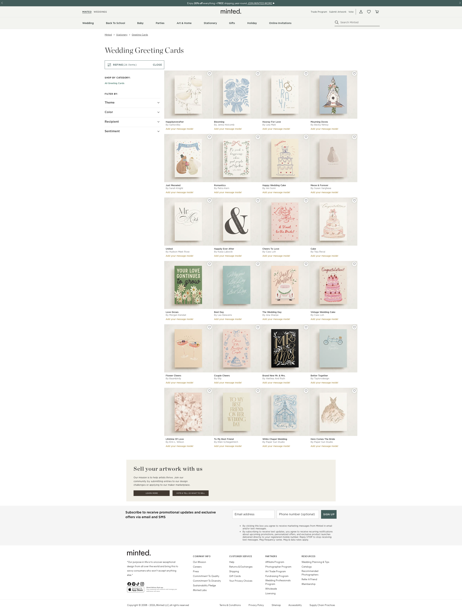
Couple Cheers (222, 375)
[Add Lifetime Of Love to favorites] (209, 390)
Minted (108, 34)
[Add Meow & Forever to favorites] (354, 137)
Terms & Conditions (230, 605)
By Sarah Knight (174, 188)
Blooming (219, 121)
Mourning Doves (319, 121)
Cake (313, 248)
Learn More (152, 493)
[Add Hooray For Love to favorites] (306, 73)
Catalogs (307, 566)
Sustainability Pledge (204, 585)
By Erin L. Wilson (175, 442)
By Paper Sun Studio (273, 442)
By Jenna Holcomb (224, 124)
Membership (308, 584)
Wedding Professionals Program (278, 582)
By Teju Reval (318, 251)
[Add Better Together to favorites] (354, 327)
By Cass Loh (269, 251)
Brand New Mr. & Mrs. (273, 375)
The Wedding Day (272, 312)
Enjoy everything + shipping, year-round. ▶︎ (231, 3)
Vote (351, 11)
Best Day (219, 312)
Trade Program (319, 11)
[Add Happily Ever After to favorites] (258, 200)
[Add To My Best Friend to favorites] (258, 390)
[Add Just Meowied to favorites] (209, 137)
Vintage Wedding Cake (323, 312)
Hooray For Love (271, 121)
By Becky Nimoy (319, 124)
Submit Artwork (337, 11)
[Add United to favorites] (209, 200)
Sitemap (276, 605)
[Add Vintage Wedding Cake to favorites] (354, 264)
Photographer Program (278, 566)
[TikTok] (138, 583)
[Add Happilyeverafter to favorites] (209, 73)
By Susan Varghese (321, 188)
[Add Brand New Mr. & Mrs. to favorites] (306, 327)
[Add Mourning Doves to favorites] (354, 73)
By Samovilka (173, 124)
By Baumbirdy (173, 378)
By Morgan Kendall (176, 315)
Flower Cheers (173, 375)
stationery (121, 34)
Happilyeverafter (175, 121)
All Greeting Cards (114, 83)
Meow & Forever (319, 185)
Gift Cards (235, 576)
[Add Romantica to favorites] (258, 137)
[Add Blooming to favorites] (258, 73)
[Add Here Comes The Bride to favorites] (354, 390)
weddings (100, 11)
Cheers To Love (270, 248)
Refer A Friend (309, 579)
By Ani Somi (269, 188)
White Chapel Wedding (274, 439)
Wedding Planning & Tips (315, 562)
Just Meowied (173, 185)
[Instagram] (142, 583)
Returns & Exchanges (240, 566)
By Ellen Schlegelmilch (226, 442)
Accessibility (295, 605)
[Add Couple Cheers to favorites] (258, 327)
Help (231, 562)
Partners (271, 556)
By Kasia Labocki (223, 251)
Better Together (319, 375)
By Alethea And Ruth (273, 378)
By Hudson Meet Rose (177, 251)
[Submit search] (337, 22)
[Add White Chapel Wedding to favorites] (306, 390)
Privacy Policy (256, 605)
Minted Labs (200, 590)
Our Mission (199, 562)
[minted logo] (231, 11)
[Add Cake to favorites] (354, 200)
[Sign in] (361, 12)
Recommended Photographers (310, 572)
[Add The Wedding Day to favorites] (306, 264)
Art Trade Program (275, 571)
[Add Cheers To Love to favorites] (306, 200)
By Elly (217, 378)
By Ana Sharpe (270, 315)
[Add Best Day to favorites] (258, 264)
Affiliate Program (274, 562)
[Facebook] (129, 583)
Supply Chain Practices (322, 605)
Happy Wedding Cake (274, 185)
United (169, 248)
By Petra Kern (221, 188)
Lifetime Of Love (175, 439)
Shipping (234, 571)
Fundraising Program (277, 576)
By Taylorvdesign (320, 378)
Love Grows (172, 312)
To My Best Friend (224, 439)
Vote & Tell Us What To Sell (190, 493)
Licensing (270, 593)
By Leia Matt (269, 124)
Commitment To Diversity (207, 580)
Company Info (202, 556)
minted (86, 11)
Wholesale (271, 588)
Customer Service (240, 556)
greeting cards (140, 34)
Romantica (220, 185)
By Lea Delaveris (223, 315)
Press (196, 571)
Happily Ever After (224, 248)
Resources (308, 556)
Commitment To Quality (206, 576)
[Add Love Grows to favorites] (209, 264)
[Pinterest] (133, 583)
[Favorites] (369, 12)
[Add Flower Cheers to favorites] (209, 327)
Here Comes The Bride (323, 439)
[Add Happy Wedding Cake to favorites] (306, 137)
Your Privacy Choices (240, 580)
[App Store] (135, 591)
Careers (197, 566)
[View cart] (377, 12)
